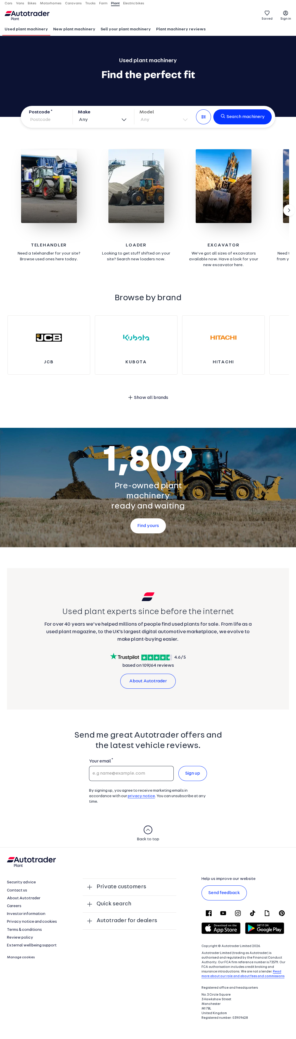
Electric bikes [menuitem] (133, 3)
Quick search (114, 904)
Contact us (17, 890)
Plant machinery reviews (181, 29)
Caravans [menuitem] (73, 3)
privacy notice (141, 796)
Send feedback (224, 893)
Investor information (26, 914)
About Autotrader (148, 681)
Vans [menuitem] (20, 3)
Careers (14, 906)
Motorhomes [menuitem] (51, 3)
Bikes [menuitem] (32, 3)
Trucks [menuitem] (90, 3)
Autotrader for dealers (127, 921)
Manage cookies (21, 957)
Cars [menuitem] (8, 3)
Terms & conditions (24, 930)
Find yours (148, 526)
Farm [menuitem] (103, 3)
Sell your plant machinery (126, 29)
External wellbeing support (32, 945)
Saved (267, 19)
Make (84, 112)
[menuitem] (26, 30)
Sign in (285, 19)
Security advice (21, 882)
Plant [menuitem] (115, 3)
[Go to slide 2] (289, 210)
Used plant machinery (26, 29)
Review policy (20, 937)
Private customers (121, 887)
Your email (100, 761)
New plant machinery (74, 29)
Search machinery (246, 117)
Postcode (39, 112)
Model (146, 112)
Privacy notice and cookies (32, 922)
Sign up (192, 773)
